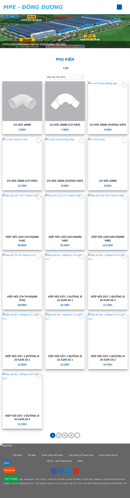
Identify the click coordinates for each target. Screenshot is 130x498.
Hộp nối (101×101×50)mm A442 (22, 238)
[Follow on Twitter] (68, 471)
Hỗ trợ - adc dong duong (59, 461)
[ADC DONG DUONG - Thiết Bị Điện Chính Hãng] (33, 7)
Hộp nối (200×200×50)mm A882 (107, 238)
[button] (68, 7)
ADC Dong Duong (44, 44)
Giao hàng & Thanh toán (81, 455)
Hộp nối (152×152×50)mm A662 (65, 238)
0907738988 (11, 479)
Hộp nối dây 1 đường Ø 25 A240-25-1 (22, 358)
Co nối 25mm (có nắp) (22, 180)
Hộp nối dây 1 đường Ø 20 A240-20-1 (108, 298)
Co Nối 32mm (108, 180)
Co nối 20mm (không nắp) (108, 124)
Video (80, 461)
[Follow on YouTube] (76, 471)
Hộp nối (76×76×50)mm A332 (22, 298)
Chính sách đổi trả (108, 455)
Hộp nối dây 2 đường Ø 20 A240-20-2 (22, 417)
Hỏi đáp (32, 455)
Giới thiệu (17, 455)
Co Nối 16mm (22, 124)
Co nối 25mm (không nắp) (65, 180)
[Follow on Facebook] (54, 471)
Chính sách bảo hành (52, 455)
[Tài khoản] (119, 7)
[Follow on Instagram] (61, 471)
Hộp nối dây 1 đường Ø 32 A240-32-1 (65, 358)
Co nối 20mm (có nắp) (65, 124)
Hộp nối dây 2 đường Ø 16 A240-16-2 (108, 358)
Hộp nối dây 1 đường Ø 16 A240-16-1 (65, 298)
